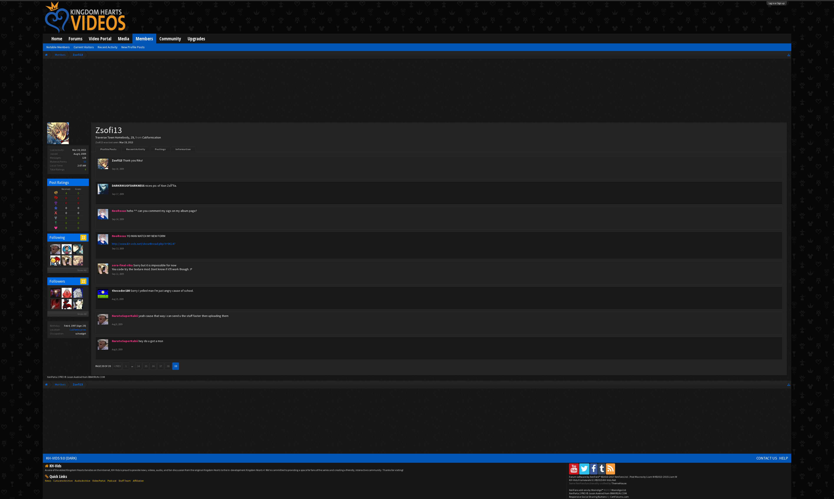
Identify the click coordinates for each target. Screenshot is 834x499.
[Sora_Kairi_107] (55, 260)
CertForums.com (619, 496)
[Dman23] (78, 304)
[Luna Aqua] (55, 304)
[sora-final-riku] (66, 260)
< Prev (117, 366)
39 (175, 366)
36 (153, 366)
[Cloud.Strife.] (78, 292)
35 (146, 366)
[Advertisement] (417, 91)
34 (138, 366)
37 (160, 366)
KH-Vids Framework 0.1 (592, 480)
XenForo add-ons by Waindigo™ (586, 490)
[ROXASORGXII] (78, 260)
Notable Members (58, 47)
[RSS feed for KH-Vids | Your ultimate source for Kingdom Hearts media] (610, 469)
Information (183, 149)
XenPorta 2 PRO (55, 377)
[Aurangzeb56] (66, 249)
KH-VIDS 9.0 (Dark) (61, 458)
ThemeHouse (618, 483)
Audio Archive (82, 480)
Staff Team (125, 480)
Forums (75, 38)
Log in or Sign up (777, 3)
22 (83, 237)
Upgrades (196, 38)
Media (123, 38)
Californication (78, 329)
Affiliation (138, 480)
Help (783, 458)
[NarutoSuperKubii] (55, 249)
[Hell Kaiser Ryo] (78, 249)
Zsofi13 (117, 160)
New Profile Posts (133, 47)
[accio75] (66, 292)
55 (84, 161)
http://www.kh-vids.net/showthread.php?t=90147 (143, 244)
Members (144, 38)
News (48, 480)
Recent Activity (135, 149)
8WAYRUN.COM (96, 377)
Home (56, 38)
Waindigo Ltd (618, 490)
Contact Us (766, 458)
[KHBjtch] (55, 292)
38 (168, 366)
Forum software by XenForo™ (598, 476)
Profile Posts (108, 149)
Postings (160, 149)
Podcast (112, 480)
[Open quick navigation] (788, 54)
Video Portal (100, 38)
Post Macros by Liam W (653, 476)
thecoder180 (121, 291)
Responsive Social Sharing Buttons (588, 496)
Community (170, 38)
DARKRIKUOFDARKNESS (128, 186)
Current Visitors (84, 47)
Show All (81, 270)
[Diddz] (66, 304)
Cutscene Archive (63, 480)
